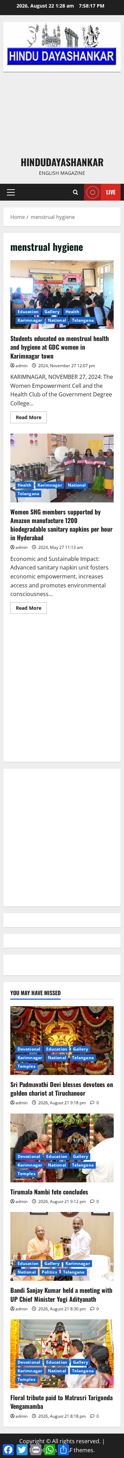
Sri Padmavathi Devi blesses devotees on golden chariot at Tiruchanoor (61, 1088)
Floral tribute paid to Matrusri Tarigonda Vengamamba (61, 1402)
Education (28, 312)
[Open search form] (75, 192)
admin (22, 366)
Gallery (52, 312)
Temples (26, 1066)
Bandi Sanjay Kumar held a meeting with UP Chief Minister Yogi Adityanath (61, 1294)
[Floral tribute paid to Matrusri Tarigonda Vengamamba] (62, 1353)
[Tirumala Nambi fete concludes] (62, 1148)
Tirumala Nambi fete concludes (49, 1191)
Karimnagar (30, 320)
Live (110, 192)
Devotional (29, 1049)
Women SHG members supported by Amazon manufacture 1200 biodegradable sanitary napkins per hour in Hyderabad (62, 468)
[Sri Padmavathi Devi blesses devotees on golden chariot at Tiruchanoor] (62, 1040)
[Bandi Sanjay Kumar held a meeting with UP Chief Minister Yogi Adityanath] (62, 1246)
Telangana (83, 320)
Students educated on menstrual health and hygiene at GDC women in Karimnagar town (62, 294)
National (57, 320)
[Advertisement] (62, 113)
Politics (49, 1272)
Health (72, 312)
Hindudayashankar (62, 162)
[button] (10, 192)
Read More (31, 418)
